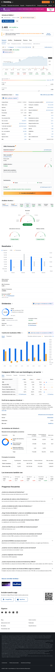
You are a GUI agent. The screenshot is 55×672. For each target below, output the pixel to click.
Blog (2, 620)
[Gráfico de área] (5, 47)
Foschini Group (6, 476)
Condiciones (4, 662)
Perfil (8, 43)
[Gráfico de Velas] (3, 47)
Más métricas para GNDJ (47, 94)
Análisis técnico (7, 200)
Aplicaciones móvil (5, 622)
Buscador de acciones (13, 5)
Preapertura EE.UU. (31, 5)
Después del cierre (42, 5)
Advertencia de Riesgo (26, 662)
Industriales (50, 417)
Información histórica (27, 43)
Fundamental (17, 40)
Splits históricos (36, 43)
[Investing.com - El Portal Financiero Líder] (8, 2)
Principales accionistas (16, 43)
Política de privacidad (14, 662)
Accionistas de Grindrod (10, 428)
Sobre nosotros (32, 620)
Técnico (25, 40)
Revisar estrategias (48, 34)
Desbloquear (23, 394)
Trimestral (8, 336)
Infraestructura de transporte (45, 414)
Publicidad (31, 622)
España (22, 5)
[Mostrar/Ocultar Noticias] (33, 47)
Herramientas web (5, 628)
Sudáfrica (50, 423)
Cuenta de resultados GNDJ (11, 333)
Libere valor (49, 80)
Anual (3, 336)
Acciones (3, 5)
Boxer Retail (41, 476)
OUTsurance (17, 476)
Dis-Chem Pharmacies (31, 476)
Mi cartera (3, 625)
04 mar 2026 (50, 104)
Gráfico (10, 40)
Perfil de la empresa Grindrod (12, 400)
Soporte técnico (32, 625)
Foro (30, 40)
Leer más (4, 410)
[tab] (5, 205)
